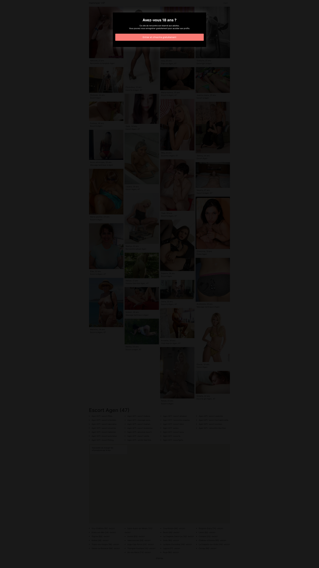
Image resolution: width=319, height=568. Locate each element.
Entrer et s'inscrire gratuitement (159, 37)
